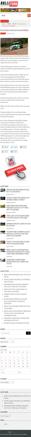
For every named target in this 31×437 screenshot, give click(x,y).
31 (1, 369)
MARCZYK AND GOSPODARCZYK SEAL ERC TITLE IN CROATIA (17, 191)
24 (1, 366)
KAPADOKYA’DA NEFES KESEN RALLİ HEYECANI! (16, 323)
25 (6, 366)
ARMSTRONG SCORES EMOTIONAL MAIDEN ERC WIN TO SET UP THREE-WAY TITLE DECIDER (17, 208)
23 (27, 363)
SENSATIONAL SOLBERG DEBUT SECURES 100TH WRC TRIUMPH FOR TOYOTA (17, 262)
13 (14, 361)
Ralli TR (14, 24)
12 (10, 361)
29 (23, 366)
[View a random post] (2, 16)
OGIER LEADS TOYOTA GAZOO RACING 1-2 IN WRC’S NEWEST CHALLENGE (17, 217)
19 (10, 363)
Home (5, 424)
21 (18, 363)
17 (1, 363)
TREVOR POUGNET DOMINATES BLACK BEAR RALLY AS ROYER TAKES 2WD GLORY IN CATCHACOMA (18, 234)
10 (1, 361)
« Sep (2, 372)
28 (19, 366)
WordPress (10, 434)
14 (18, 361)
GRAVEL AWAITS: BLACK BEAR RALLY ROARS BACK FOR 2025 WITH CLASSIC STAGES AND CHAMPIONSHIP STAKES (18, 252)
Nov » (19, 372)
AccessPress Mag (21, 434)
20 (14, 363)
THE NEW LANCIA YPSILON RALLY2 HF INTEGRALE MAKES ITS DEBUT (18, 199)
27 (14, 366)
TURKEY (9, 24)
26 (10, 366)
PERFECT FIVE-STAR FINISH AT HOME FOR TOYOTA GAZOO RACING (17, 243)
